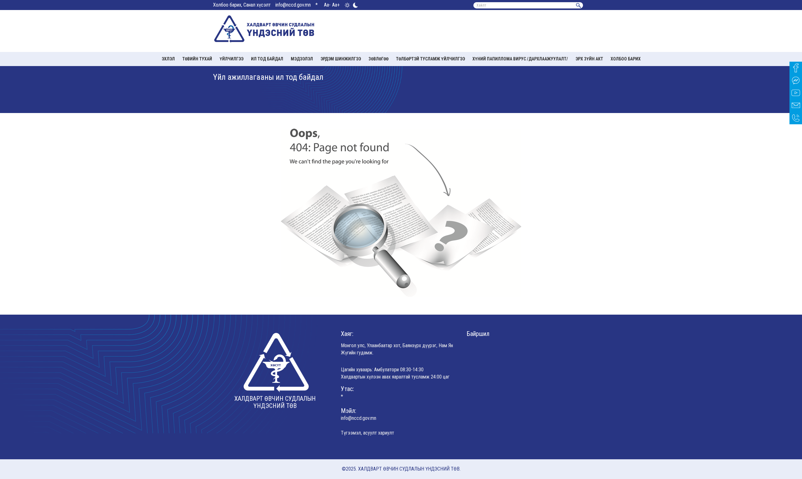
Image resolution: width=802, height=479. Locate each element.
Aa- (327, 5)
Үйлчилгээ (231, 58)
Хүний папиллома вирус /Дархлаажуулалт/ (520, 58)
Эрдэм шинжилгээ (340, 58)
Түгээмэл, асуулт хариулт (367, 433)
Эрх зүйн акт (589, 58)
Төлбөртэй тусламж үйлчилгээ (430, 58)
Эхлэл (168, 58)
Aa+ (336, 5)
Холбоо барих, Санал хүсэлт (242, 5)
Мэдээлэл (302, 58)
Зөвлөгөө (378, 58)
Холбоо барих (626, 58)
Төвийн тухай (197, 58)
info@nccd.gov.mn (293, 5)
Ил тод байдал (267, 58)
